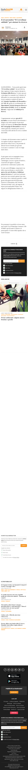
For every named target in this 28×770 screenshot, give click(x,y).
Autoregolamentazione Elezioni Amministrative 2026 (14, 756)
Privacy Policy (18, 273)
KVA (17, 768)
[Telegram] (19, 669)
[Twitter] (8, 669)
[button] (26, 282)
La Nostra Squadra (13, 701)
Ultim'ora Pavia (20, 705)
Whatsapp (9, 703)
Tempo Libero (12, 17)
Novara (24, 628)
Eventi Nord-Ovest (9, 270)
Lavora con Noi (21, 709)
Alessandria (19, 17)
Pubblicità (21, 701)
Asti (9, 591)
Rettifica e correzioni (14, 754)
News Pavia (7, 268)
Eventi (2, 17)
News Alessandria (9, 265)
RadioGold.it (17, 764)
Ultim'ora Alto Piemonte (9, 707)
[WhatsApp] (22, 669)
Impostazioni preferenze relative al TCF (14, 757)
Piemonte (8, 601)
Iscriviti (21, 261)
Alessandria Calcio (5, 628)
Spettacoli (23, 589)
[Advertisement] (14, 71)
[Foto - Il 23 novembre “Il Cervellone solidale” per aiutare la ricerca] (14, 43)
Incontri (7, 17)
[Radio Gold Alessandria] (7, 9)
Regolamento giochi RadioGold (14, 751)
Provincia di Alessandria (14, 620)
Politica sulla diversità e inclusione (14, 747)
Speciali (18, 589)
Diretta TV (13, 709)
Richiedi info (14, 692)
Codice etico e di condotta (14, 748)
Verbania (3, 629)
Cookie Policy (17, 745)
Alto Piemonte (14, 314)
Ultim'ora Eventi (21, 707)
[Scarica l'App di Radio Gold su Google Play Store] (14, 681)
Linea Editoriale (14, 750)
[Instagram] (15, 669)
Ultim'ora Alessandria (9, 705)
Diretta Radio (6, 709)
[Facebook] (5, 669)
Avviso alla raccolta (14, 760)
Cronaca (3, 314)
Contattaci (14, 712)
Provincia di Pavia (10, 315)
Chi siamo (6, 701)
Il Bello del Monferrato (10, 589)
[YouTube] (12, 669)
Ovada (7, 620)
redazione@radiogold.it (19, 766)
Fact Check (14, 753)
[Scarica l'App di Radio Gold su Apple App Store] (14, 676)
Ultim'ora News (17, 703)
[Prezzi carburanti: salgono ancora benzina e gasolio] (14, 298)
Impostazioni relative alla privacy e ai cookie (14, 759)
